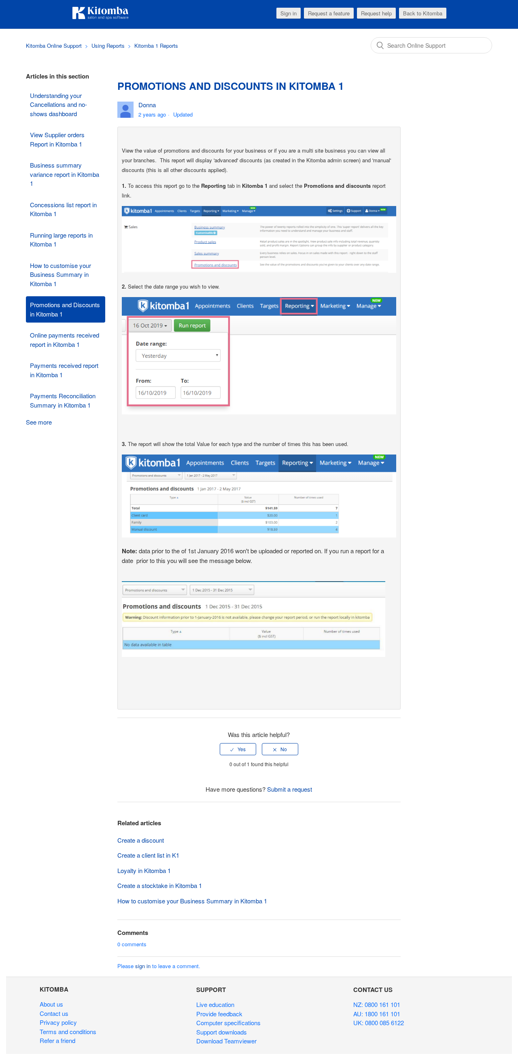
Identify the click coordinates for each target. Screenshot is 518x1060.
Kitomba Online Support (54, 45)
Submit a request (289, 789)
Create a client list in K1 (148, 855)
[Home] (100, 18)
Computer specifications (228, 1022)
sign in (143, 966)
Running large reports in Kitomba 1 (61, 240)
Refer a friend (57, 1040)
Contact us (54, 1013)
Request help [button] (376, 13)
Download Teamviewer (226, 1041)
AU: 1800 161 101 (376, 1013)
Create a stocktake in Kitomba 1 (159, 885)
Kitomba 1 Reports (156, 45)
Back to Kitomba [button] (422, 13)
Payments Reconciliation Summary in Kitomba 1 (63, 400)
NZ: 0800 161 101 (376, 1004)
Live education (215, 1004)
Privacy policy (58, 1022)
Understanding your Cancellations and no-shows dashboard (58, 104)
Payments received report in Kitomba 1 (64, 370)
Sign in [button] (288, 13)
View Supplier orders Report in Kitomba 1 (57, 139)
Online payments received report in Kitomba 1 (64, 339)
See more (39, 422)
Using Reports (108, 45)
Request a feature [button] (329, 13)
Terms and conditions (68, 1031)
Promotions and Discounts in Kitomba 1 (65, 309)
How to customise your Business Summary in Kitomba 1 (60, 274)
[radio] (238, 749)
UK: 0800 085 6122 (378, 1022)
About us (51, 1004)
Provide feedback (219, 1013)
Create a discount (140, 840)
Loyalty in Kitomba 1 (144, 870)
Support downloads (221, 1032)
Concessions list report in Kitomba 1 (63, 209)
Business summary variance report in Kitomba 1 (64, 174)
